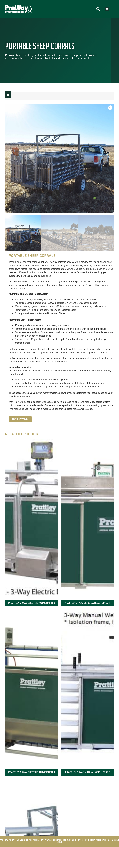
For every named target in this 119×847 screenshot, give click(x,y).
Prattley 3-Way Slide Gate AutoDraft (87, 603)
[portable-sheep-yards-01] (59, 158)
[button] (98, 9)
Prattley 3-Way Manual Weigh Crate (87, 772)
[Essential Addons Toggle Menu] (8, 94)
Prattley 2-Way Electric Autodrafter (31, 772)
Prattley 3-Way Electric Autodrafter (31, 603)
